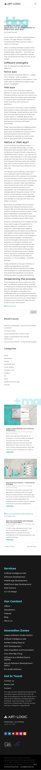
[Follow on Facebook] (5, 733)
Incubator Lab (9, 370)
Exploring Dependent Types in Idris (16, 334)
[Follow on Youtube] (13, 733)
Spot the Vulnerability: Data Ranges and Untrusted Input (19, 521)
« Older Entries (9, 546)
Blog (6, 617)
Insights (7, 373)
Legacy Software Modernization (18, 635)
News (6, 379)
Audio (6, 355)
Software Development (14, 577)
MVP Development (12, 646)
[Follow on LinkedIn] (9, 733)
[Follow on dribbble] (20, 733)
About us (8, 621)
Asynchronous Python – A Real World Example (20, 342)
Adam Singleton (12, 432)
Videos (7, 606)
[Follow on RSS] (24, 733)
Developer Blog (9, 364)
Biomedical (8, 358)
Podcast (7, 613)
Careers (7, 688)
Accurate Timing (9, 331)
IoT (5, 376)
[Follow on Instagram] (17, 733)
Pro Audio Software (12, 669)
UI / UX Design (10, 592)
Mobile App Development (15, 581)
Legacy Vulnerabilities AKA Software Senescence (20, 429)
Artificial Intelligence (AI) (15, 573)
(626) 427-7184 (9, 724)
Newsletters (9, 610)
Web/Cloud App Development (17, 584)
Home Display (9, 367)
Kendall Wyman (11, 32)
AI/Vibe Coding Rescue (14, 643)
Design (6, 361)
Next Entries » (32, 546)
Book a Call (9, 684)
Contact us (9, 681)
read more (10, 452)
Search (33, 312)
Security (7, 385)
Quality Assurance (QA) (12, 382)
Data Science (10, 588)
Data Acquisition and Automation (19, 650)
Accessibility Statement (27, 767)
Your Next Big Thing (13, 654)
